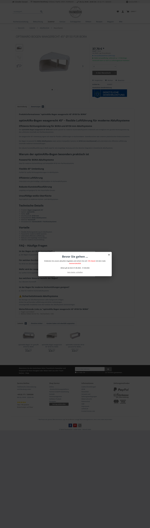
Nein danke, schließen (75, 272)
